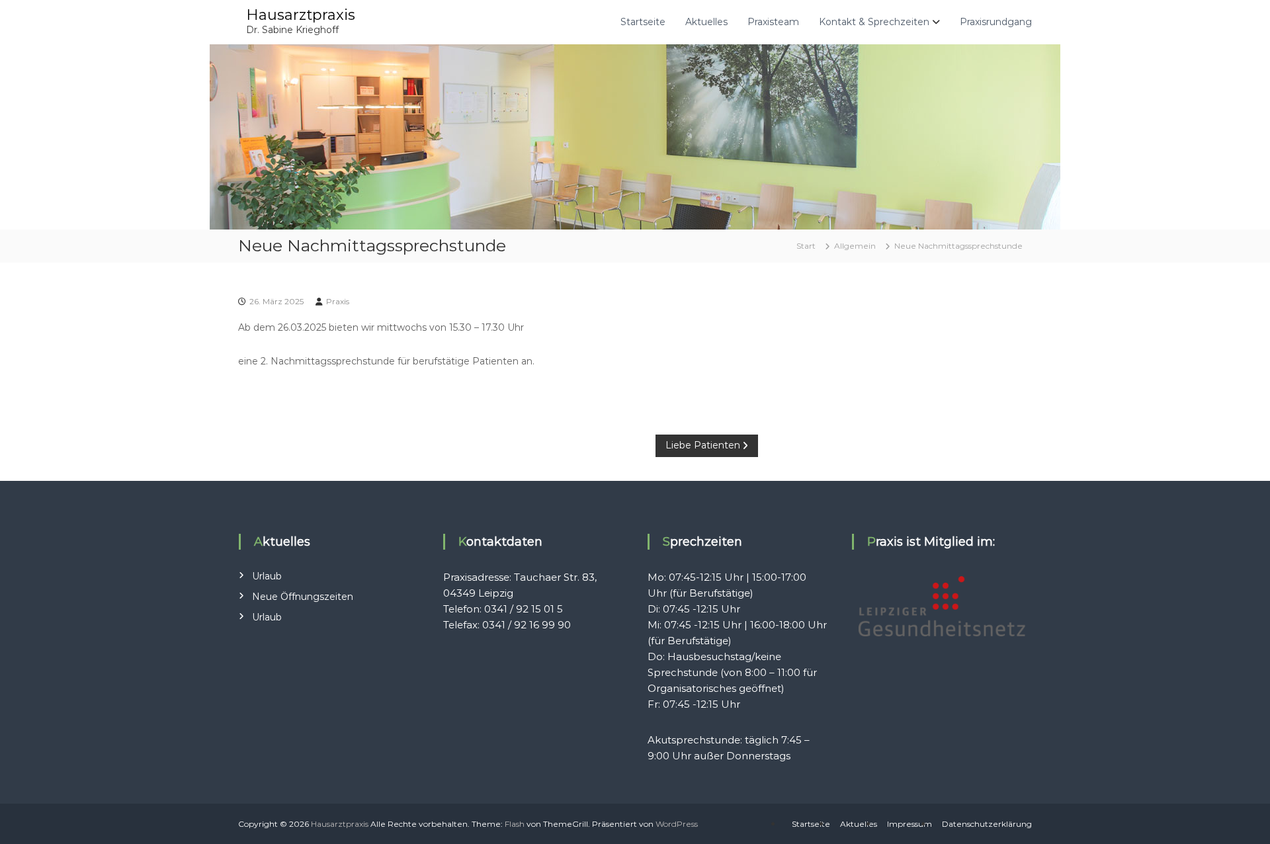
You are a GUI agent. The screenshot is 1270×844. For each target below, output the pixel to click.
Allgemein (855, 246)
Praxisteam (773, 22)
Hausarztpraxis (300, 15)
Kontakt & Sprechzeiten (874, 22)
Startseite (642, 22)
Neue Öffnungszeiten (302, 597)
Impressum (909, 824)
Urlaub (267, 576)
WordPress (677, 824)
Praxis (337, 301)
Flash (515, 824)
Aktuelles (706, 22)
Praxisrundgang (996, 22)
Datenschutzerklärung (987, 824)
